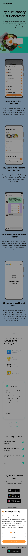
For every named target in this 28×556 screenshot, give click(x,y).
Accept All (14, 541)
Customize (15, 533)
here (24, 527)
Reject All (14, 537)
